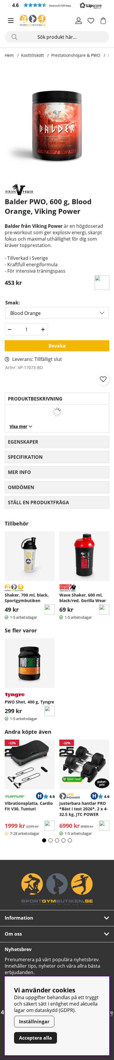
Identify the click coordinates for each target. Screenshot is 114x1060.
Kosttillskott (32, 55)
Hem (9, 55)
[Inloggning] (78, 20)
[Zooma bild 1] (57, 122)
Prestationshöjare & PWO (75, 55)
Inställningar (34, 1021)
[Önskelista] (91, 20)
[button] (57, 5)
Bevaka (57, 346)
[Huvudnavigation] (11, 20)
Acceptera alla (35, 1038)
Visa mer (18, 426)
